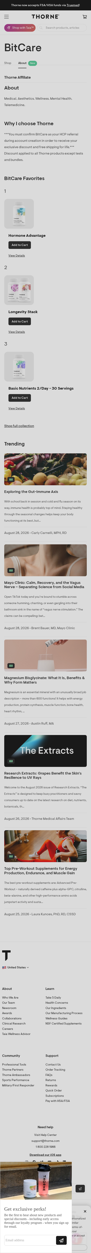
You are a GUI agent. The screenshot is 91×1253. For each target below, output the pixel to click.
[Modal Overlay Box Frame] (36, 1207)
